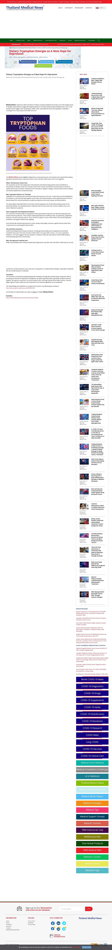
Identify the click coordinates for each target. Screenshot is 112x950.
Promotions (91, 40)
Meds (29, 40)
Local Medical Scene (51, 40)
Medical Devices (37, 40)
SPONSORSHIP (79, 8)
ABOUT (60, 8)
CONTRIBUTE (69, 8)
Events (70, 40)
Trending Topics (20, 40)
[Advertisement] (56, 25)
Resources (62, 40)
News (11, 40)
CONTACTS (88, 8)
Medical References (80, 40)
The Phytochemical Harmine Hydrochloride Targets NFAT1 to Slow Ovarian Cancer (64, 44)
